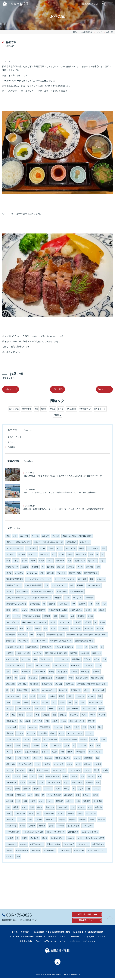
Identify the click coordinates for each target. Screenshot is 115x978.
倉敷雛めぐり (76, 690)
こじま (98, 665)
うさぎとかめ (62, 671)
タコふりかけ (88, 826)
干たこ (30, 665)
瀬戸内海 (73, 653)
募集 (72, 585)
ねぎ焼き (72, 819)
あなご (66, 782)
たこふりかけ (91, 813)
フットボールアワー (39, 641)
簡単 (8, 616)
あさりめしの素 (98, 690)
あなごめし (74, 715)
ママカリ (99, 628)
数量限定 (86, 801)
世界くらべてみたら (62, 758)
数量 (82, 776)
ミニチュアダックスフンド (65, 579)
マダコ (92, 715)
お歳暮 (27, 721)
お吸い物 (98, 807)
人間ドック (21, 795)
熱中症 (80, 813)
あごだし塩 (26, 659)
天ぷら (84, 715)
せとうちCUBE (93, 548)
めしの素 (102, 715)
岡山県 (68, 727)
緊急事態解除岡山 (76, 591)
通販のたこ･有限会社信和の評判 (18, 542)
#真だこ (57, 415)
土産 (46, 585)
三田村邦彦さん (32, 647)
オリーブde (89, 628)
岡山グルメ (32, 554)
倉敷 (69, 561)
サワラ (24, 561)
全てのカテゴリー (15, 437)
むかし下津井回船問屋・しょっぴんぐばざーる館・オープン (28, 598)
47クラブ (91, 721)
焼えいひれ (101, 579)
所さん (39, 807)
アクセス (55, 536)
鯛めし (8, 813)
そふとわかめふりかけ (90, 832)
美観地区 (82, 819)
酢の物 (101, 610)
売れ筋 (32, 696)
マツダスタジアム (89, 708)
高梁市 (92, 819)
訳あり (52, 733)
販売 (103, 548)
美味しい (64, 616)
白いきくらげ (69, 844)
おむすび (31, 826)
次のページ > (104, 389)
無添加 (21, 715)
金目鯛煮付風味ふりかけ (84, 641)
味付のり (91, 776)
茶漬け (22, 678)
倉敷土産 (42, 826)
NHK (41, 776)
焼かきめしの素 (97, 678)
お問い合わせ (85, 542)
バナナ (32, 561)
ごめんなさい (11, 844)
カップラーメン (65, 622)
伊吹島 (17, 789)
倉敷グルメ (44, 554)
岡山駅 (81, 548)
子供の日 (83, 739)
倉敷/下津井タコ (22, 850)
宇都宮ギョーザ (12, 567)
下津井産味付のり (13, 832)
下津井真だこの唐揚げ (32, 616)
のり (8, 776)
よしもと (69, 801)
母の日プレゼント (57, 838)
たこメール (58, 727)
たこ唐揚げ (10, 554)
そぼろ (76, 727)
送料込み (63, 715)
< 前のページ (10, 389)
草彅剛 (51, 671)
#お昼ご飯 (14, 409)
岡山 (8, 561)
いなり (80, 789)
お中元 (44, 745)
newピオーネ (76, 665)
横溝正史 (96, 671)
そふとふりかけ (73, 826)
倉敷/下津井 (35, 850)
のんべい (23, 844)
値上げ (86, 690)
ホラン (8, 752)
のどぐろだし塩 (12, 659)
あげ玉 (33, 801)
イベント (11, 442)
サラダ (61, 733)
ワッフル (96, 789)
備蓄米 (15, 807)
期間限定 (59, 801)
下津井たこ (70, 684)
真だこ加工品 (70, 548)
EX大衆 (53, 622)
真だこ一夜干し (73, 708)
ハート (79, 647)
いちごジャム (32, 573)
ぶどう (32, 776)
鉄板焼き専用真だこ (37, 610)
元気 (97, 604)
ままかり (18, 752)
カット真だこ (40, 708)
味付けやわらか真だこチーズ (61, 641)
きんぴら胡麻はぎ (93, 585)
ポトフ (22, 782)
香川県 (96, 770)
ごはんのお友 (63, 807)
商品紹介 (11, 447)
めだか (78, 764)
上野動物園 (89, 598)
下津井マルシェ (46, 659)
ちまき (103, 739)
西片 (104, 659)
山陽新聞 (47, 616)
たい (89, 807)
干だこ (63, 721)
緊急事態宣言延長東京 (14, 579)
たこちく (9, 708)
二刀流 (95, 795)
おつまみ (71, 567)
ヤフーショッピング (24, 708)
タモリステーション (75, 733)
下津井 (51, 548)
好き (69, 702)
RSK (31, 635)
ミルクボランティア (59, 585)
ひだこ (22, 727)
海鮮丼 (70, 752)
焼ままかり (34, 838)
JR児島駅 (87, 622)
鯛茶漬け (71, 813)
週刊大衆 (50, 573)
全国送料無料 (49, 813)
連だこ (29, 628)
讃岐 (99, 727)
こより (69, 764)
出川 (91, 745)
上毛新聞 (77, 622)
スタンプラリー (39, 671)
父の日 (82, 702)
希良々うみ (10, 764)
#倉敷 (43, 409)
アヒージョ (31, 733)
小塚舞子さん (47, 647)
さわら (15, 561)
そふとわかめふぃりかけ (96, 850)
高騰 (62, 752)
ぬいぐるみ (77, 598)
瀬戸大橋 (89, 567)
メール (29, 715)
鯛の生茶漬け (61, 678)
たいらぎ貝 (38, 721)
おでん (41, 782)
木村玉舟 (35, 745)
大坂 (30, 819)
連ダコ (8, 573)
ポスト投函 (22, 684)
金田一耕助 (26, 671)
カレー (41, 801)
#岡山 (52, 409)
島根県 (37, 628)
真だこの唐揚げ (22, 591)
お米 (8, 807)
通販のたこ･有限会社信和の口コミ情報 (77, 536)
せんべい (77, 758)
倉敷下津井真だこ (36, 844)
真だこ (59, 548)
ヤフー (24, 807)
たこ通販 (21, 554)
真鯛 (35, 659)
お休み (54, 721)
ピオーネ (16, 776)
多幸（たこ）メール (76, 721)
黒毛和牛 (35, 567)
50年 (18, 801)
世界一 (62, 702)
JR (95, 622)
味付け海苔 (34, 684)
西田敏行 (89, 782)
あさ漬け (97, 764)
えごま (53, 628)
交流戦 (101, 708)
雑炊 (37, 795)
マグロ (58, 789)
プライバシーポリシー (14, 548)
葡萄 (25, 776)
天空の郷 (101, 819)
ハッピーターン (64, 850)
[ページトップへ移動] (110, 917)
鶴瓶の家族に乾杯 (52, 776)
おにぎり (47, 764)
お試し (70, 696)
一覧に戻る (57, 389)
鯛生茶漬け (85, 671)
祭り (38, 813)
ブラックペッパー (53, 782)
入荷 (37, 715)
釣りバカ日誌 (77, 782)
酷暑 (18, 856)
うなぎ (30, 813)
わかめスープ (81, 554)
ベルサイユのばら (58, 770)
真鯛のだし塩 (47, 684)
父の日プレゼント (95, 702)
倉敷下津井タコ (98, 844)
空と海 (92, 727)
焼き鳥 (105, 770)
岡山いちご (92, 561)
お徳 (8, 702)
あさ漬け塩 (85, 653)
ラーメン (52, 708)
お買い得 (35, 690)
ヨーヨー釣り (59, 764)
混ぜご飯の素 (73, 832)
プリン (49, 561)
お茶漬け (74, 671)
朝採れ (65, 776)
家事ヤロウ (50, 807)
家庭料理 (31, 782)
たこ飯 (42, 548)
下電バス (37, 789)
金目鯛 (8, 678)
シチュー (86, 795)
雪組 (97, 758)
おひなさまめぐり (48, 690)
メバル (50, 801)
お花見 (24, 838)
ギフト (61, 708)
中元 (54, 715)
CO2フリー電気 (75, 573)
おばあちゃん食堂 (23, 653)
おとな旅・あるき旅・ (14, 647)
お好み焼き (68, 795)
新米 (99, 776)
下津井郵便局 (45, 727)
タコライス (37, 653)
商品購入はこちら (88, 4)
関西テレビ (10, 641)
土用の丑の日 (20, 813)
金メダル (40, 635)
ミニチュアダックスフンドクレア (39, 579)
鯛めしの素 (10, 684)
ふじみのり (88, 665)
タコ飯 (61, 554)
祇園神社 (80, 585)
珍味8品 (9, 850)
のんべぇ (9, 856)
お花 (91, 554)
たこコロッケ (76, 628)
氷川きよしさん (76, 610)
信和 (42, 573)
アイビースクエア (54, 795)
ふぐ (30, 795)
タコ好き (71, 838)
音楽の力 (82, 604)
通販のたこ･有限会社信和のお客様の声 (48, 542)
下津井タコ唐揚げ (53, 844)
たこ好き (45, 702)
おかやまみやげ (49, 850)
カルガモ (94, 647)
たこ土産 (9, 838)
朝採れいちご (80, 561)
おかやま (36, 739)
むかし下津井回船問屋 (33, 585)
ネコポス (60, 813)
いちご (102, 561)
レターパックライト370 (15, 665)
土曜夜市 (9, 653)
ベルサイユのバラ (24, 764)
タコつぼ (9, 795)
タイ (72, 807)
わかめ (70, 554)
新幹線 (30, 770)
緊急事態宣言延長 (90, 573)
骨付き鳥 (9, 733)
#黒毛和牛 (26, 409)
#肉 (36, 409)
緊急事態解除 (62, 591)
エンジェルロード (62, 659)
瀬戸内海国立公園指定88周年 (56, 653)
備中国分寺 (10, 635)
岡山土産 (48, 758)
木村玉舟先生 (11, 782)
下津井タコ (10, 819)
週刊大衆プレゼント (13, 585)
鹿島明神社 (76, 659)
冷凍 (8, 610)
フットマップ (23, 641)
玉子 (45, 628)
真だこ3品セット (12, 622)
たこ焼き (42, 696)
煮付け (8, 745)
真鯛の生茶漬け (22, 690)
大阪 (78, 801)
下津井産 (60, 826)
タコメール (32, 727)
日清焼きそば (11, 826)
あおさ (66, 745)
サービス (35, 536)
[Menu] (110, 3)
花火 (104, 604)
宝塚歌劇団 (88, 758)
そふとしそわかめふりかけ (33, 832)
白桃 (88, 789)
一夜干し (35, 702)
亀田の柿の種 (79, 850)
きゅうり (45, 752)
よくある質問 (31, 548)
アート (15, 671)
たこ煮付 (20, 733)
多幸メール (37, 758)
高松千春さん (11, 721)
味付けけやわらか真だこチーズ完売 (91, 838)
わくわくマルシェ (42, 665)
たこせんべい (56, 745)
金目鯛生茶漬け (46, 678)
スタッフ (45, 536)
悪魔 (25, 801)
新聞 (55, 616)
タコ (53, 554)
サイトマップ (89, 941)
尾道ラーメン (50, 819)
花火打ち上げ (64, 604)
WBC (54, 702)
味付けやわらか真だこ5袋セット (34, 622)
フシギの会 (82, 745)
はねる (24, 610)
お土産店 (9, 591)
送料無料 (58, 598)
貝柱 (47, 721)
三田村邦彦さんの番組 (68, 739)
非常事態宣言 (11, 628)
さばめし (81, 807)
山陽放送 (46, 715)
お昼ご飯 (25, 567)
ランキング (80, 696)
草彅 (70, 678)
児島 (8, 671)
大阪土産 (38, 819)
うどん (37, 764)
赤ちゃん (87, 764)
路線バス (27, 789)
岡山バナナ (60, 561)
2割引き (74, 776)
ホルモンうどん (74, 770)
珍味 (98, 567)
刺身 (91, 579)
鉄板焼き (52, 696)
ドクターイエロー (23, 758)
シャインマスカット (60, 665)
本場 (72, 616)
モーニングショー (95, 752)
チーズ (80, 567)
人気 (25, 696)
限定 (99, 696)
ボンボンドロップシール (56, 832)
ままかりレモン (83, 844)
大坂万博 (21, 819)
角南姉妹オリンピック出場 (16, 604)
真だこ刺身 (82, 579)
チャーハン (48, 789)
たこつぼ (89, 733)
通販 (8, 536)
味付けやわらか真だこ (55, 635)
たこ (15, 536)
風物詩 (26, 702)
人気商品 (16, 702)
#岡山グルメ (100, 409)
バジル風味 (43, 733)
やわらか (91, 696)
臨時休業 (50, 567)
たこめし (16, 616)
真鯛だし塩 (96, 653)
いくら (66, 789)
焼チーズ (60, 567)
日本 (90, 604)
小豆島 (96, 659)
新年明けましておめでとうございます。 (92, 684)
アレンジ (87, 770)
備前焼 (17, 745)
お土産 (90, 616)
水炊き (51, 826)
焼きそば (58, 684)
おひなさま (63, 690)
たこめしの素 (11, 727)
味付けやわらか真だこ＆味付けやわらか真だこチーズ (87, 635)
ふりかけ (9, 801)
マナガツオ (21, 770)
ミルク (41, 561)
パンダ (67, 598)
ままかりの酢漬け (31, 752)
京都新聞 (81, 616)
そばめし (62, 819)
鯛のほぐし (33, 678)
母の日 (44, 838)
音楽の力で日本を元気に (58, 610)
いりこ (8, 789)
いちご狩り (19, 573)
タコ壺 (22, 826)
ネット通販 (98, 801)
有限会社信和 (71, 542)
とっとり (26, 739)
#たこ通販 (71, 409)
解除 (21, 628)
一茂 (98, 745)
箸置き (26, 745)
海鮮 (32, 807)
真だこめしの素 (82, 678)
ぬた (13, 715)
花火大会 (52, 604)
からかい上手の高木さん (64, 647)
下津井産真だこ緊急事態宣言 (42, 591)
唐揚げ (15, 610)
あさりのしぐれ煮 (13, 696)
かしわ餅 (94, 739)
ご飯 (77, 795)
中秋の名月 (22, 635)
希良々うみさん (43, 770)
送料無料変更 (35, 604)
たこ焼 (54, 752)
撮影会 (102, 622)
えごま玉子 (63, 628)
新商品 (61, 696)
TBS (73, 604)
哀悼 (97, 782)
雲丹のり (87, 659)
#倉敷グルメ (85, 409)
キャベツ (9, 770)
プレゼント (61, 573)
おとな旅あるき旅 (50, 739)
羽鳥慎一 (9, 758)
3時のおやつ (80, 752)
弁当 (84, 727)
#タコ (60, 409)
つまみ (88, 610)
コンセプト (24, 536)
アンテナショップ (13, 739)
